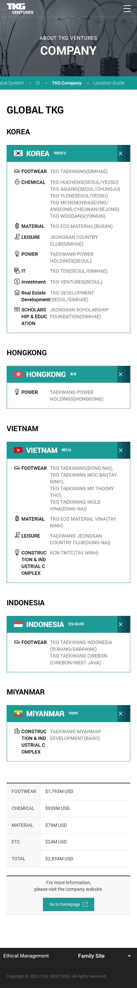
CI (38, 83)
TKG (20, 8)
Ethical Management (26, 956)
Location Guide (108, 83)
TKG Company (66, 83)
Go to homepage (65, 904)
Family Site (91, 956)
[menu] (127, 8)
